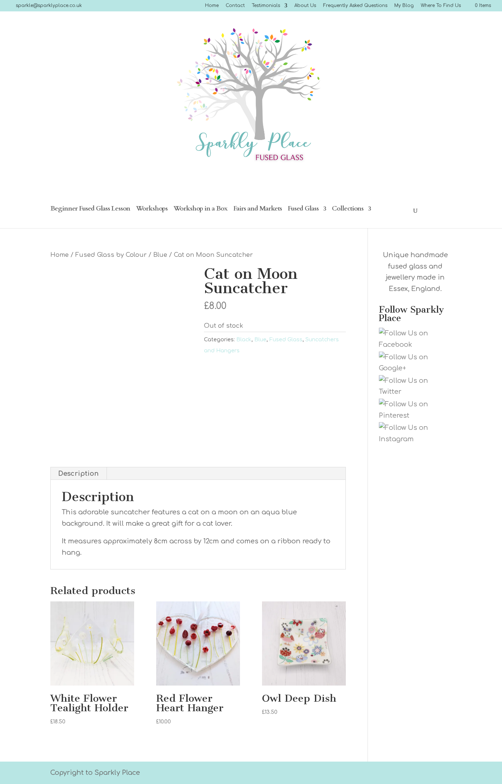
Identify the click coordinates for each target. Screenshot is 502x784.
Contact (235, 5)
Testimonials (266, 5)
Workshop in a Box (200, 209)
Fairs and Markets (257, 209)
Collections (347, 209)
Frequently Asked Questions (355, 5)
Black (243, 339)
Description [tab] (78, 473)
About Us (305, 5)
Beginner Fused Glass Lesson (90, 209)
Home (212, 5)
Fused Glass (303, 209)
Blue (160, 254)
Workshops (152, 209)
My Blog (404, 5)
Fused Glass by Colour (111, 254)
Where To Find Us (441, 5)
